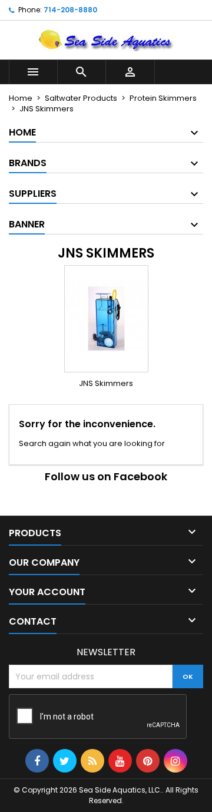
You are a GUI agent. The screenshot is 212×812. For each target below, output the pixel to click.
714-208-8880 (70, 10)
